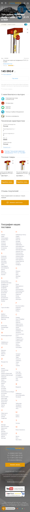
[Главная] (2, 7)
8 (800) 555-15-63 (16, 453)
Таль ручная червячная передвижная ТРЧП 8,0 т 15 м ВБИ (7, 172)
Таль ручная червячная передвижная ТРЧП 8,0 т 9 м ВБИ (22, 172)
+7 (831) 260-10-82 (15, 458)
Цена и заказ (12, 24)
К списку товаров (7, 89)
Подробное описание (8, 182)
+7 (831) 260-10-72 (15, 455)
